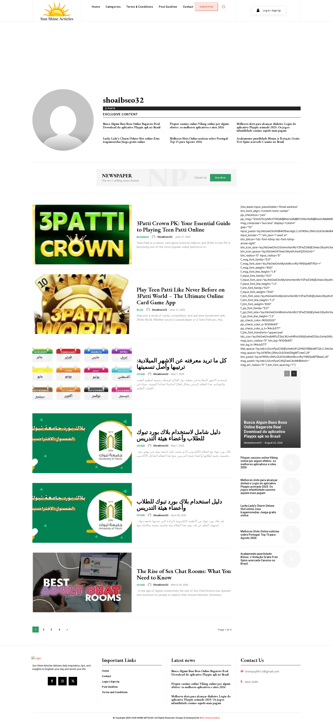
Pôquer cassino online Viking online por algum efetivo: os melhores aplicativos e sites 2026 (199, 125)
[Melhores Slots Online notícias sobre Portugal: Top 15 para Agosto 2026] (292, 535)
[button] (223, 6)
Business (143, 237)
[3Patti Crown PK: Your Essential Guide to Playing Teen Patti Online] (82, 235)
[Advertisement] (166, 51)
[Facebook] (52, 681)
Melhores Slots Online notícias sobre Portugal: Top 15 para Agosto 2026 (199, 140)
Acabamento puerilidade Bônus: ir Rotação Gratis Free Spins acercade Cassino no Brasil (268, 140)
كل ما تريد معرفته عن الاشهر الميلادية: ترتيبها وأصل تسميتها (182, 363)
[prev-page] (287, 373)
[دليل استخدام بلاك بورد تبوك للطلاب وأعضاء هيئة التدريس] (82, 513)
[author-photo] (154, 237)
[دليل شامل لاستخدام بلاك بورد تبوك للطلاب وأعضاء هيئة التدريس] (82, 443)
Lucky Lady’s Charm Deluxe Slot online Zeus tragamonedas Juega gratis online (131, 140)
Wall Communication (210, 718)
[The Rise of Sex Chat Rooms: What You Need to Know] (82, 582)
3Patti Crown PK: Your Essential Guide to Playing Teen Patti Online (183, 226)
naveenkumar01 (253, 442)
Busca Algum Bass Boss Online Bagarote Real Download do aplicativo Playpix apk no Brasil (131, 125)
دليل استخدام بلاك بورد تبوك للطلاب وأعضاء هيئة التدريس (179, 505)
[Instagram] (62, 681)
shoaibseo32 (164, 236)
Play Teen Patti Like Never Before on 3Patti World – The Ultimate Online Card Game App (181, 296)
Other (141, 374)
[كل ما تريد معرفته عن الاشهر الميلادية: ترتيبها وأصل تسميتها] (82, 374)
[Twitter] (73, 681)
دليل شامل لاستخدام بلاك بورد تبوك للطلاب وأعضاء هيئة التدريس (178, 435)
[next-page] (67, 630)
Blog (140, 309)
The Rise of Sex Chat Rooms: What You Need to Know (184, 574)
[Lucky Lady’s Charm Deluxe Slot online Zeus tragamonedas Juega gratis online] (292, 511)
